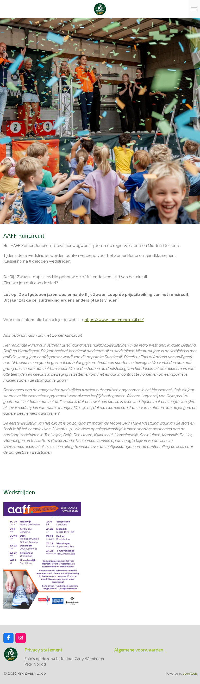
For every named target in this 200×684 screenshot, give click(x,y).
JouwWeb (190, 673)
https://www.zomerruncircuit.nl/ (114, 319)
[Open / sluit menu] (194, 9)
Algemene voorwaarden (138, 650)
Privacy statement (43, 650)
